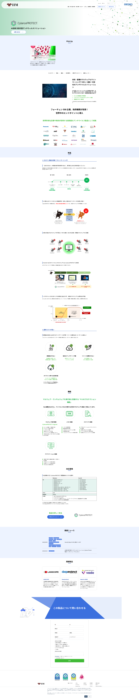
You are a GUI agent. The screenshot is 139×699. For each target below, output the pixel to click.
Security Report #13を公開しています (73, 542)
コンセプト (50, 73)
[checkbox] (69, 646)
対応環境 (68, 73)
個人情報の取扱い (57, 656)
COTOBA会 (85, 684)
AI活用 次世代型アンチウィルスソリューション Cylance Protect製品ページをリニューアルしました (78, 550)
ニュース (99, 3)
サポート (103, 3)
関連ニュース (86, 73)
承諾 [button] (86, 696)
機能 (62, 73)
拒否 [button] (89, 696)
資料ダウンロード (77, 73)
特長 (57, 73)
